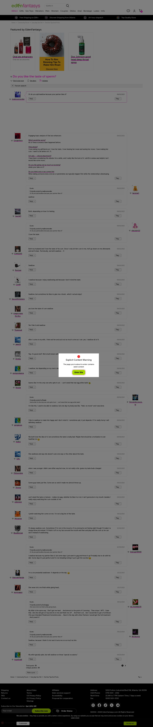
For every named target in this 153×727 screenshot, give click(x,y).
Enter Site (78, 372)
